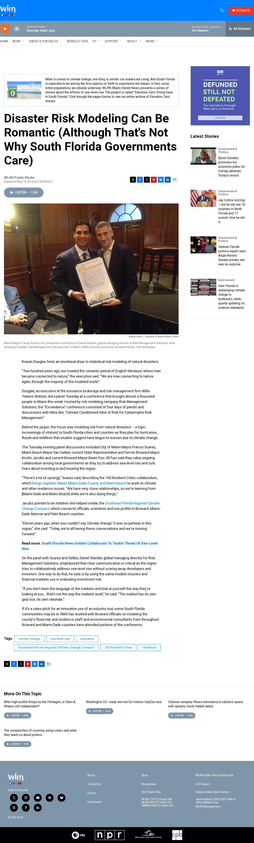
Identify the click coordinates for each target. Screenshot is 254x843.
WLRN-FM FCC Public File (156, 802)
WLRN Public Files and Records (214, 775)
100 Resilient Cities (118, 647)
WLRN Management (207, 806)
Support (112, 41)
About (132, 41)
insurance (87, 638)
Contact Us (94, 784)
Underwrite (94, 802)
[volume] (16, 28)
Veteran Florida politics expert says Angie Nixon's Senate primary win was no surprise (232, 255)
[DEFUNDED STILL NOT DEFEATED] (220, 95)
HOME (4, 41)
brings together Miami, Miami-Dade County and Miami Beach (79, 483)
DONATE (243, 10)
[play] (5, 29)
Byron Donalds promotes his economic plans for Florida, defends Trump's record (231, 166)
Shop (144, 775)
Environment (226, 280)
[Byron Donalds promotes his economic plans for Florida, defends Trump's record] (203, 156)
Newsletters (77, 41)
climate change (29, 638)
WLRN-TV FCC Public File (156, 799)
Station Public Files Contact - (213, 792)
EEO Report (202, 784)
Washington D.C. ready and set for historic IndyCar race (124, 702)
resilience (149, 647)
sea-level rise (60, 638)
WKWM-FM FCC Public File (157, 805)
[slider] (23, 29)
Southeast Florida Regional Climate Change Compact (56, 647)
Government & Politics (227, 150)
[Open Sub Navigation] (23, 41)
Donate (91, 793)
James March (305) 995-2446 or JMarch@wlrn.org (215, 801)
